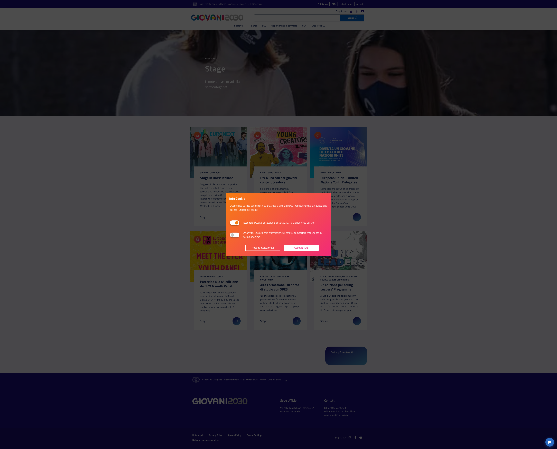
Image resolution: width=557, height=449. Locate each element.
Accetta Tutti (301, 247)
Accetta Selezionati (263, 247)
